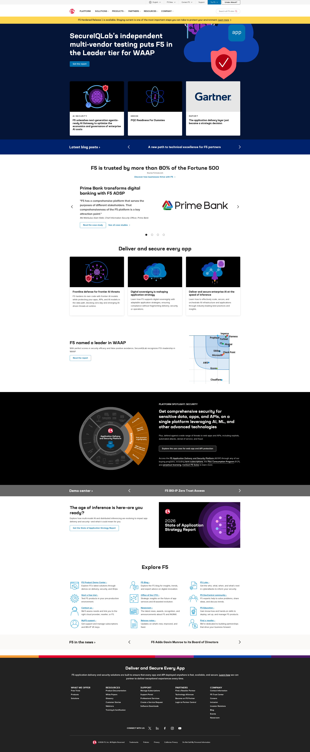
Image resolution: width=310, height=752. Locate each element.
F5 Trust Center (217, 694)
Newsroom (215, 718)
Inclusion (214, 702)
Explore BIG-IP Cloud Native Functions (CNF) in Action (196, 490)
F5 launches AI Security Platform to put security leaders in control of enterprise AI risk (196, 642)
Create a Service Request (151, 702)
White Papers (111, 694)
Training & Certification (116, 710)
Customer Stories (113, 702)
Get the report (79, 64)
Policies (146, 742)
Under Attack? (231, 2)
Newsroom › (147, 608)
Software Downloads (149, 706)
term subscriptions (194, 461)
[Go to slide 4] (164, 235)
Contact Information (218, 690)
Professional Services (149, 698)
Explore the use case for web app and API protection (187, 448)
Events (213, 714)
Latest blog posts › (84, 147)
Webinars (110, 706)
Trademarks (133, 742)
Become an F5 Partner (185, 698)
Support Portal (146, 694)
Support (202, 2)
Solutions (75, 698)
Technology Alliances (184, 694)
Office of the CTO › (150, 595)
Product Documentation (116, 690)
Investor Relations (218, 706)
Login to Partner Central (185, 702)
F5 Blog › (145, 582)
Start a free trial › (89, 595)
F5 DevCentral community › (213, 595)
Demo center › (81, 491)
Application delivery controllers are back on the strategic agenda (196, 147)
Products (75, 694)
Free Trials (75, 690)
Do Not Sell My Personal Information (196, 742)
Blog (212, 710)
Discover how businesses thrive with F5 (153, 177)
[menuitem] (155, 2)
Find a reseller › (207, 620)
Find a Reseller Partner (185, 690)
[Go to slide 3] (158, 235)
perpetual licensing (172, 465)
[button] (213, 359)
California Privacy (171, 742)
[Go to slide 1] (146, 235)
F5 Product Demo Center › (94, 582)
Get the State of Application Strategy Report (94, 528)
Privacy (156, 742)
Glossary (109, 698)
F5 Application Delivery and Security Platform (192, 458)
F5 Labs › (204, 582)
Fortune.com (158, 173)
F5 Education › (207, 608)
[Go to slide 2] (152, 235)
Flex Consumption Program (221, 461)
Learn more (223, 20)
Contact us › (87, 608)
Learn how (224, 674)
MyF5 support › (88, 620)
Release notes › (148, 620)
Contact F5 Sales (190, 465)
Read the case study (93, 225)
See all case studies (118, 225)
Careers (213, 698)
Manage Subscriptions (150, 690)
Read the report (80, 358)
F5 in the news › (82, 642)
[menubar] (155, 2)
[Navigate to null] (199, 525)
